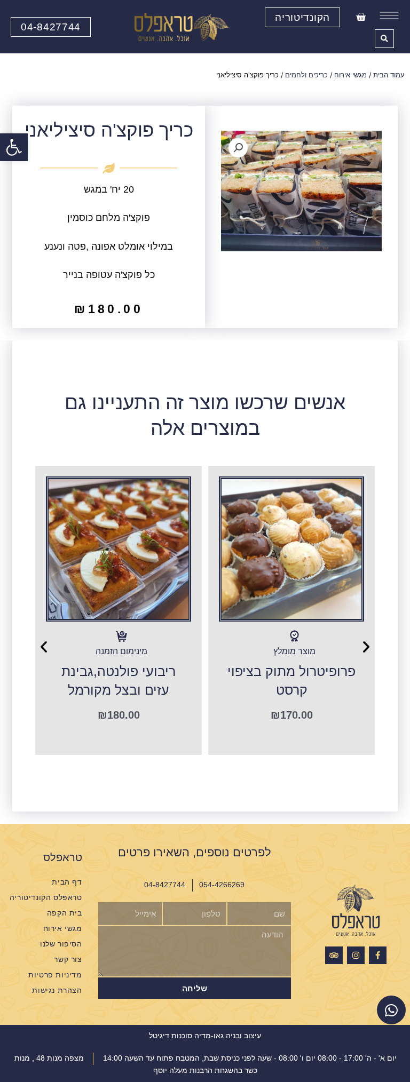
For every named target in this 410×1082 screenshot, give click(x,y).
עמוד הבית (389, 75)
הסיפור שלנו (61, 944)
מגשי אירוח (350, 75)
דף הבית (67, 882)
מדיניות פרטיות (55, 975)
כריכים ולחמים (306, 75)
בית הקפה (64, 913)
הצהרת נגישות (57, 990)
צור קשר (68, 960)
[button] (14, 147)
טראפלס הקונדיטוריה (46, 898)
